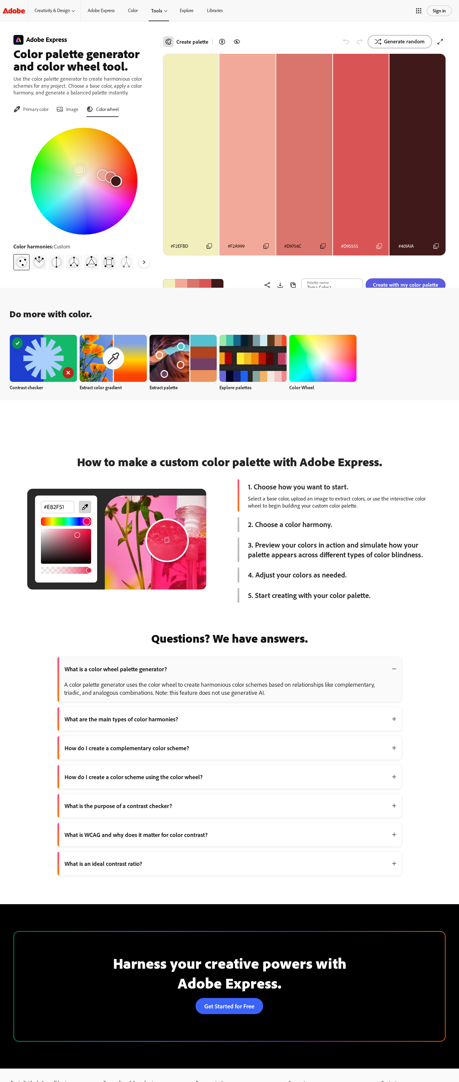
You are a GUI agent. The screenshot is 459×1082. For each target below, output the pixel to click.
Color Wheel (301, 387)
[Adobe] (14, 10)
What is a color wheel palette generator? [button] (116, 669)
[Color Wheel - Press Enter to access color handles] (84, 181)
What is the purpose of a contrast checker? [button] (118, 805)
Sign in (439, 10)
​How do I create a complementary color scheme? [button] (127, 748)
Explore (187, 10)
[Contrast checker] (222, 41)
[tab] (30, 109)
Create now (43, 358)
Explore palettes (235, 387)
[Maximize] (440, 41)
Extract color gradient (101, 387)
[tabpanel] (84, 196)
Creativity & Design (52, 10)
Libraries (215, 10)
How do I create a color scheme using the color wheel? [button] (134, 776)
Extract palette (164, 387)
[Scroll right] (144, 262)
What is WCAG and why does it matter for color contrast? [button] (136, 834)
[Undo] (346, 41)
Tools (156, 10)
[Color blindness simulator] (237, 41)
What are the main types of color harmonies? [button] (121, 719)
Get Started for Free (229, 1006)
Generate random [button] (404, 41)
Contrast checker (26, 387)
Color (133, 10)
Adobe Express (101, 10)
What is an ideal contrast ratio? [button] (103, 863)
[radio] (21, 262)
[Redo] (359, 41)
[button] (418, 10)
